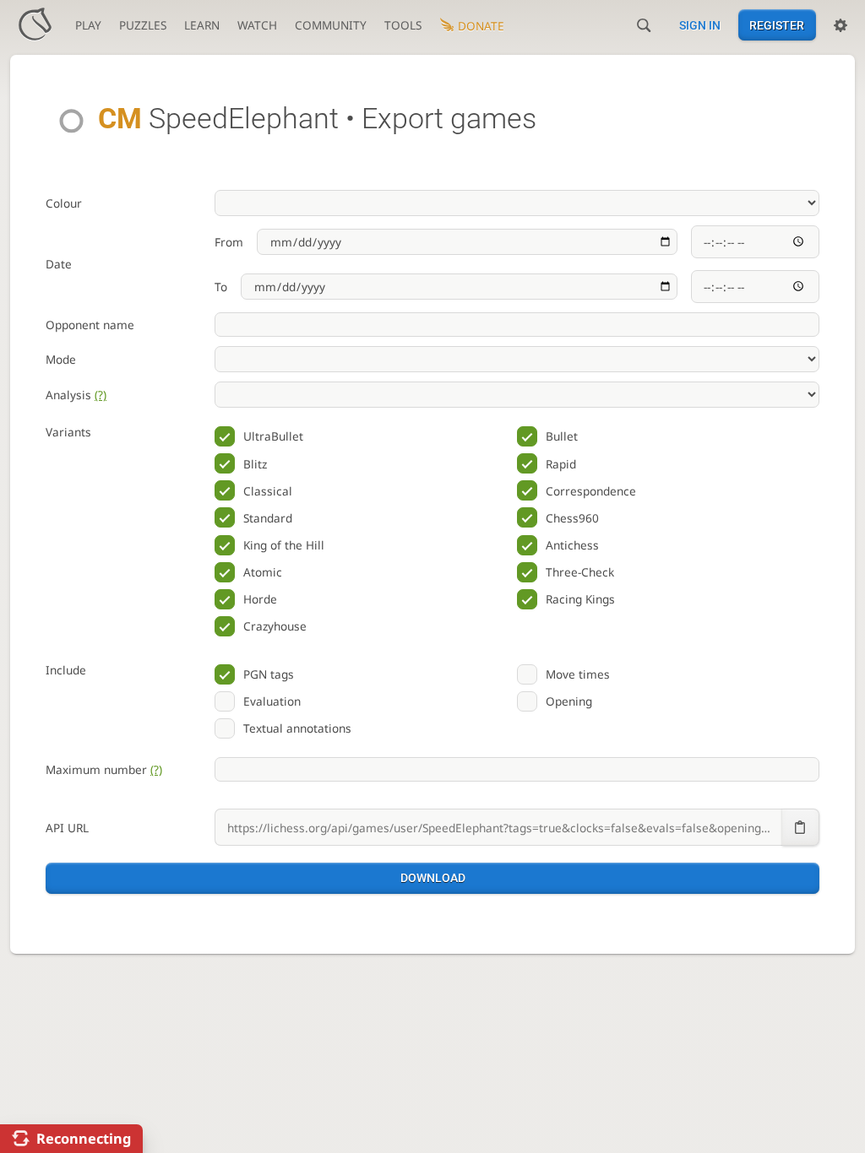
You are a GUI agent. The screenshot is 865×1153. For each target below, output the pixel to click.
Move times (578, 674)
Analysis (76, 395)
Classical (267, 491)
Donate (481, 26)
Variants (68, 432)
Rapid (561, 464)
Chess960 (572, 518)
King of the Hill (283, 545)
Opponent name (90, 325)
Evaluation (272, 701)
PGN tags (268, 674)
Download (432, 878)
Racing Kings (580, 599)
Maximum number (104, 769)
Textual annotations (297, 728)
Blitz (255, 464)
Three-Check (580, 572)
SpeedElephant (218, 118)
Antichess (572, 545)
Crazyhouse (275, 626)
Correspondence (591, 491)
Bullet (562, 436)
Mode (61, 359)
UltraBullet (273, 436)
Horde (260, 599)
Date (59, 264)
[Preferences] (840, 25)
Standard (267, 518)
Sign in (700, 25)
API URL (67, 828)
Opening (569, 701)
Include (66, 670)
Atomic (262, 572)
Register (776, 25)
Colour (64, 203)
